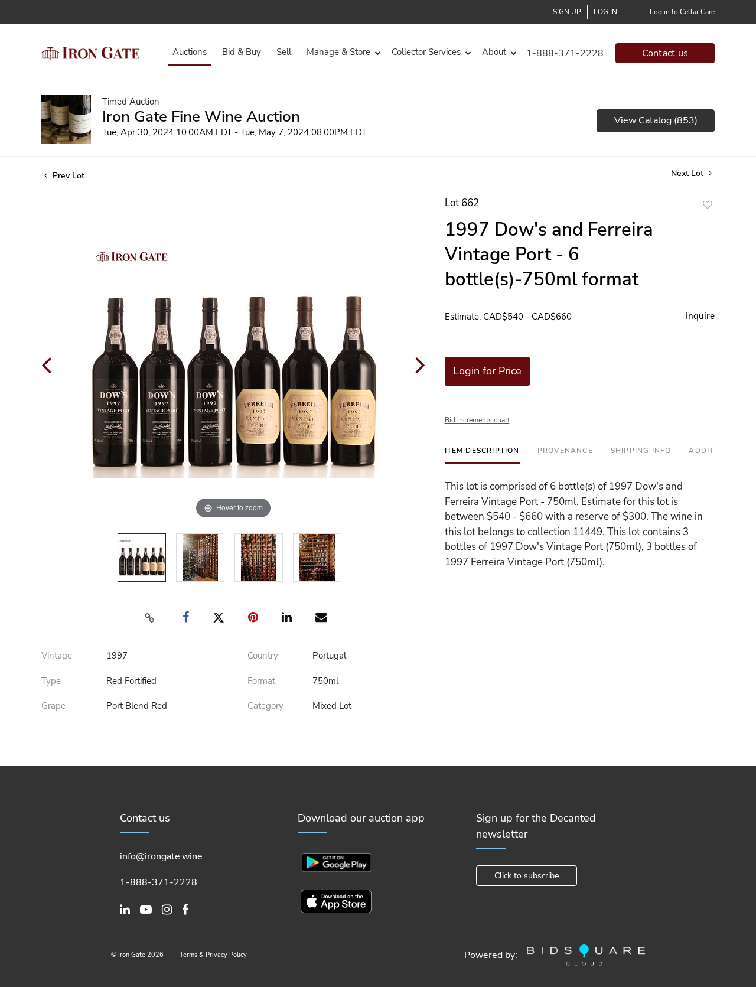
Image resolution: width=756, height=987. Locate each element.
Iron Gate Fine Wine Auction (201, 116)
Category (265, 706)
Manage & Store (338, 52)
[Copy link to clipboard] (150, 618)
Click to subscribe (526, 875)
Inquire (700, 316)
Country (262, 656)
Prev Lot (67, 175)
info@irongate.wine (161, 856)
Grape (53, 706)
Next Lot (688, 173)
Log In (605, 12)
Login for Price (487, 371)
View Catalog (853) (656, 120)
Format (261, 681)
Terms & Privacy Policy (213, 954)
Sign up (567, 12)
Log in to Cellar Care (682, 12)
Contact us (665, 53)
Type (51, 681)
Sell (283, 52)
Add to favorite (707, 204)
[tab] (482, 455)
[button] (341, 52)
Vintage (56, 656)
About (494, 52)
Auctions (189, 52)
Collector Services (426, 52)
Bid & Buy (241, 52)
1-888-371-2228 (565, 53)
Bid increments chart (477, 420)
